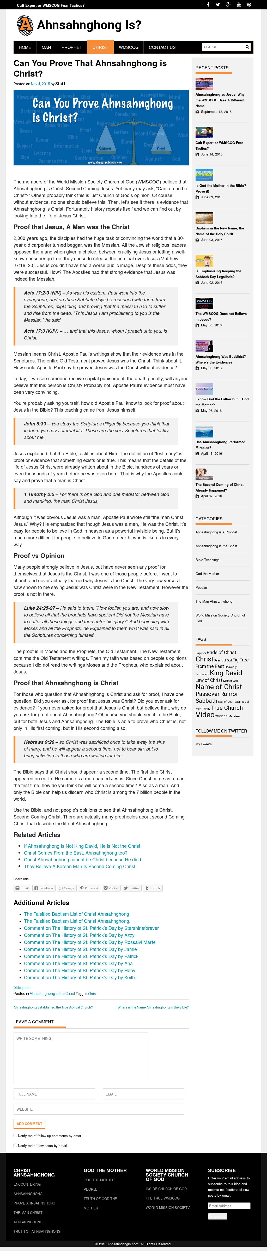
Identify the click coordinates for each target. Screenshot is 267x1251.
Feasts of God (223, 660)
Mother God (230, 681)
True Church (227, 707)
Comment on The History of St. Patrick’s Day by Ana (78, 963)
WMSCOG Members (228, 716)
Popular (201, 587)
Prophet (72, 47)
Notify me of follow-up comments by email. (50, 1135)
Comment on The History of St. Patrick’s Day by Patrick (81, 956)
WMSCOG (128, 47)
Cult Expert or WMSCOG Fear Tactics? (51, 5)
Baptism (201, 653)
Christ (100, 47)
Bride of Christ (221, 652)
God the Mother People (99, 1184)
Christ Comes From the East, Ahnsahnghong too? (76, 852)
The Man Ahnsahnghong (214, 601)
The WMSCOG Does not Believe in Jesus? (221, 316)
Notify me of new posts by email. (43, 1145)
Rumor (229, 693)
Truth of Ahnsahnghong (37, 1231)
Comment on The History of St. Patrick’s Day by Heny (79, 970)
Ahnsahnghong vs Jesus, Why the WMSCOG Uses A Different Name (220, 100)
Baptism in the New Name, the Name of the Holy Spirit (220, 231)
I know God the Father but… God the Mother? (222, 401)
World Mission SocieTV (168, 1207)
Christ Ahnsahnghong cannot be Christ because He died (82, 859)
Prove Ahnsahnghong (34, 1203)
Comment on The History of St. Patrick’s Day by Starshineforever (91, 927)
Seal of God (225, 702)
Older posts (22, 988)
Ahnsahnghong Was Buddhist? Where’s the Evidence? (221, 359)
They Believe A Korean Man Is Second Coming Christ (79, 866)
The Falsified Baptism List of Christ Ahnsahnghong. (77, 920)
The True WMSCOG (163, 1198)
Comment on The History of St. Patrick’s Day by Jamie (80, 949)
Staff (60, 83)
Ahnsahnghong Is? (89, 25)
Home (25, 47)
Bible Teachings (208, 559)
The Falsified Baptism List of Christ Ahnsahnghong (76, 913)
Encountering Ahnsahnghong (28, 1189)
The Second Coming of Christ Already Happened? (220, 487)
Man (46, 47)
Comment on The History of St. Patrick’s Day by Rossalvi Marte (90, 941)
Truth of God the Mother (100, 1203)
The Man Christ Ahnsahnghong (28, 1217)
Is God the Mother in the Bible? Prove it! (221, 188)
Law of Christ (209, 680)
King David (226, 673)
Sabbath (206, 700)
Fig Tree (241, 659)
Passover (208, 693)
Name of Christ (219, 687)
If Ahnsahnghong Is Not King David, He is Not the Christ (82, 845)
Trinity (206, 709)
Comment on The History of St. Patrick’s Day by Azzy (79, 934)
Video (205, 714)
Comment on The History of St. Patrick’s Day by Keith (79, 977)
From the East (210, 666)
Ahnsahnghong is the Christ (52, 993)
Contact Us (162, 47)
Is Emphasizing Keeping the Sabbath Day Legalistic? (218, 273)
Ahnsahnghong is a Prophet (216, 531)
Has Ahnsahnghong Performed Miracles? (220, 444)
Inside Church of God (166, 1188)
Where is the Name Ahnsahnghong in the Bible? (153, 1007)
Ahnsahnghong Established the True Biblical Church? (53, 1007)
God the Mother (207, 573)
